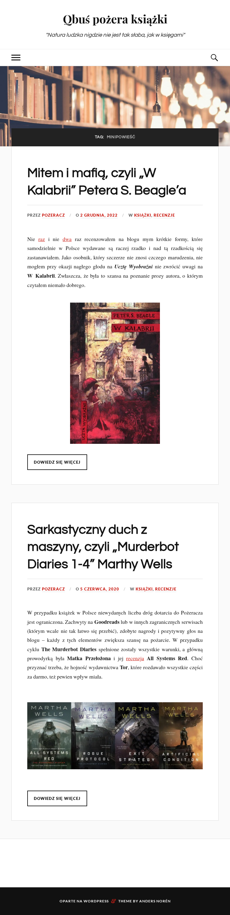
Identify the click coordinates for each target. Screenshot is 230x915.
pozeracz (53, 215)
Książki (142, 215)
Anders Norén (155, 901)
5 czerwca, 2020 (99, 589)
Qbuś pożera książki (115, 18)
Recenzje (164, 215)
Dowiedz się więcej (57, 462)
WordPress (96, 901)
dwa (67, 238)
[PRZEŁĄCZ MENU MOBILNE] (15, 57)
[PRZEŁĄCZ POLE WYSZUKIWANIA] (214, 57)
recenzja (135, 658)
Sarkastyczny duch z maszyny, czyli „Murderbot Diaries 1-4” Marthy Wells (103, 547)
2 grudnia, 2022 (99, 215)
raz (41, 238)
